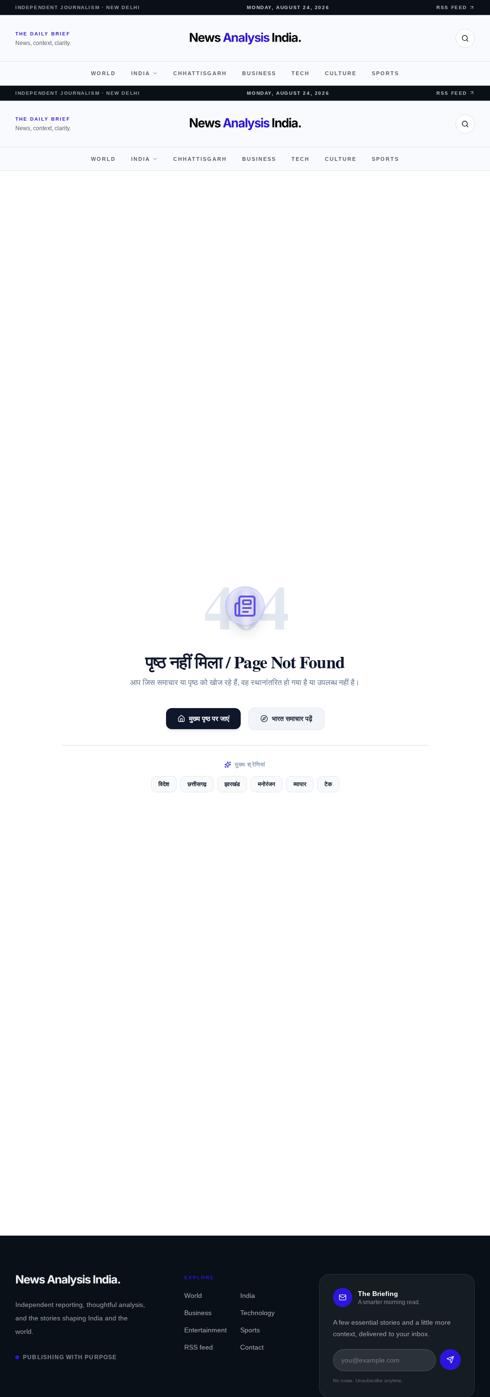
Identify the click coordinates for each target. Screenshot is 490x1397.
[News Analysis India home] (245, 38)
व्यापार (299, 784)
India (140, 73)
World (103, 73)
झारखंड (232, 784)
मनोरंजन (266, 784)
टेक (328, 784)
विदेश (163, 784)
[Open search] (465, 38)
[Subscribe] (450, 1359)
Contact (252, 1347)
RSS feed (198, 1347)
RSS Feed (451, 7)
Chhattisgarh (200, 73)
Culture (340, 73)
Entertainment (204, 1330)
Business (259, 73)
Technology (257, 1313)
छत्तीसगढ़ (197, 784)
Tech (300, 73)
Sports (385, 73)
